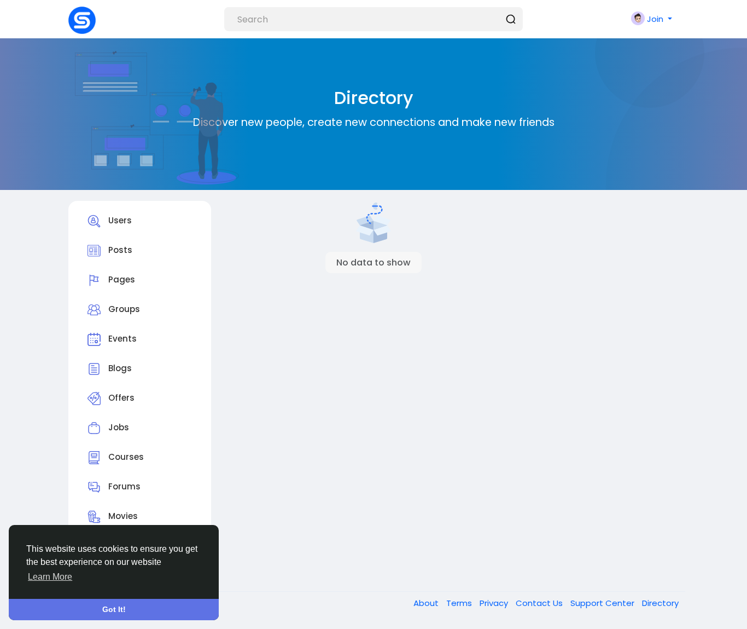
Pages (120, 280)
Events (121, 339)
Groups (123, 309)
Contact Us (540, 603)
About (427, 603)
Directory (660, 603)
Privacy (495, 603)
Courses (125, 457)
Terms (460, 603)
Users (119, 221)
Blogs (119, 368)
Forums (123, 487)
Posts (119, 250)
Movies (122, 516)
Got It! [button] (114, 609)
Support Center (603, 603)
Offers (120, 398)
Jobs (117, 428)
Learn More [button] (50, 576)
